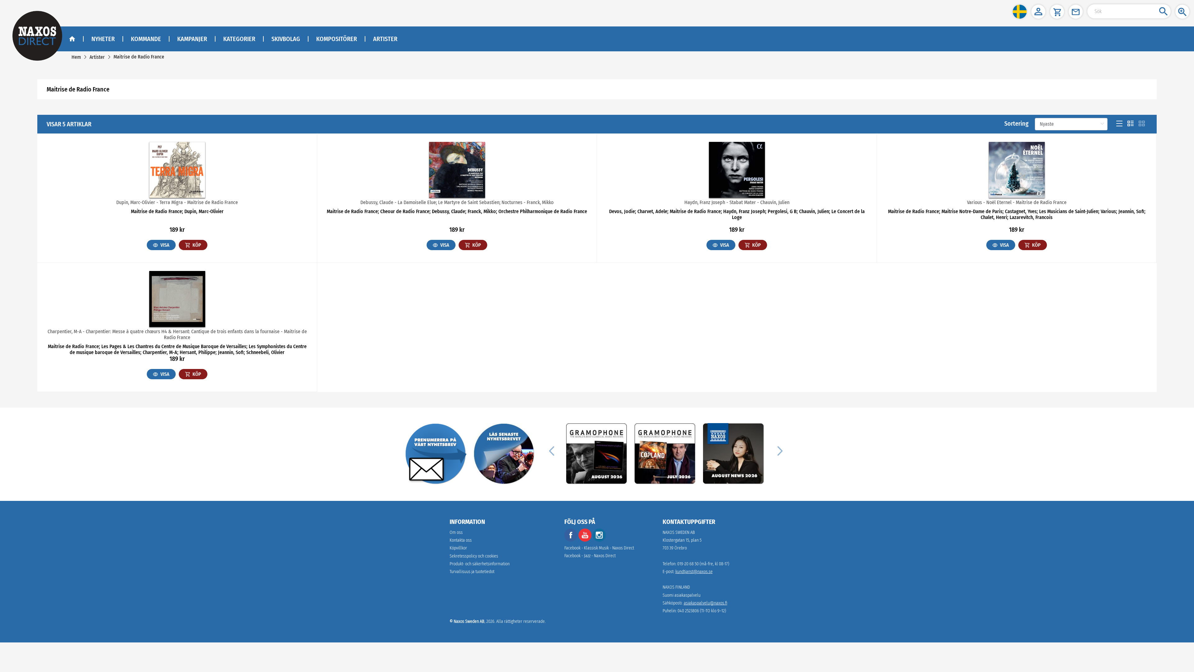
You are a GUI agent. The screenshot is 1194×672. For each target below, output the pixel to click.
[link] (76, 57)
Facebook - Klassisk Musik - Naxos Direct (599, 548)
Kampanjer (192, 39)
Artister (385, 39)
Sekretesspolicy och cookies (474, 556)
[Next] (779, 450)
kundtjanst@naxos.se (694, 571)
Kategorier (239, 39)
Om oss (456, 532)
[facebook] (570, 540)
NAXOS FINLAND (676, 587)
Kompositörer (336, 39)
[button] (1020, 12)
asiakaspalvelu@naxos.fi (705, 603)
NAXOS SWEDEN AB (679, 532)
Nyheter (103, 39)
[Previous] (551, 450)
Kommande (146, 39)
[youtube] (585, 540)
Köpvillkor (458, 548)
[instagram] (599, 540)
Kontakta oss (461, 540)
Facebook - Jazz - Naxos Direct (590, 555)
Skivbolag (285, 39)
